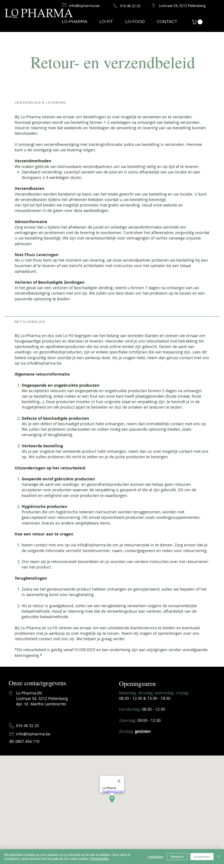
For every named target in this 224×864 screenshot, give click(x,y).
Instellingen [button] (155, 856)
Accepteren (202, 856)
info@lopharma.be (44, 363)
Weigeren (177, 856)
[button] (198, 21)
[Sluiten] (218, 857)
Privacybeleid (99, 858)
